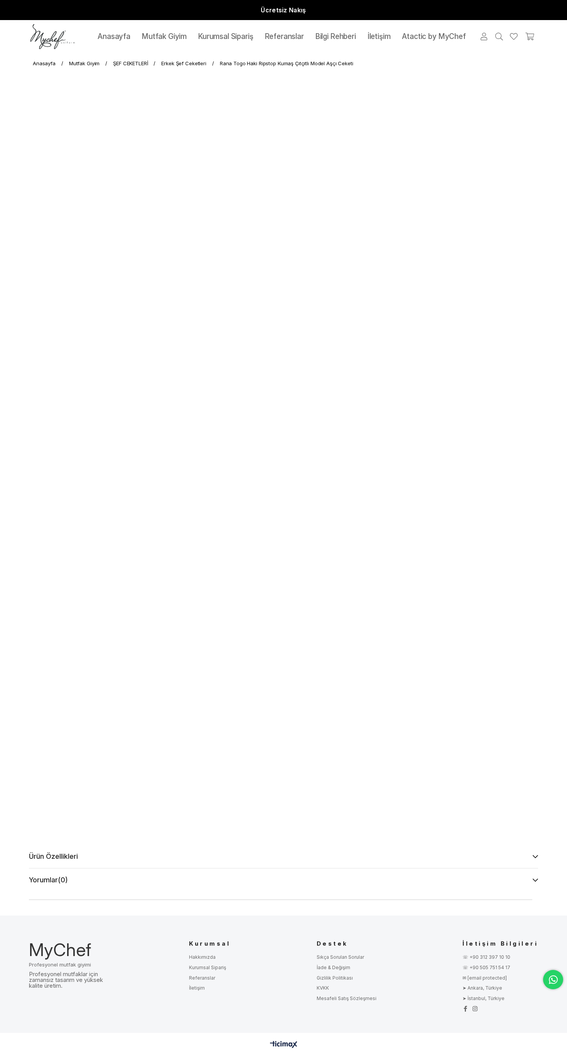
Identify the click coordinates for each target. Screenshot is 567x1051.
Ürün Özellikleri (53, 856)
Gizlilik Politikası (335, 978)
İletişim (197, 988)
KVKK (323, 988)
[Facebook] (465, 1009)
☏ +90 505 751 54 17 (486, 967)
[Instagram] (475, 1009)
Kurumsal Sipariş (207, 967)
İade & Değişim (333, 967)
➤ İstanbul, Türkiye (483, 998)
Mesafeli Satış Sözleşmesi (346, 998)
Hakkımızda (202, 957)
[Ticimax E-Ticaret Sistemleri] (283, 1045)
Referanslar (202, 978)
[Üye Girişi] (484, 37)
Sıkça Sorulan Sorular (340, 957)
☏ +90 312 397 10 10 (486, 957)
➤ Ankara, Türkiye (482, 988)
